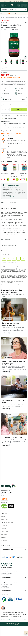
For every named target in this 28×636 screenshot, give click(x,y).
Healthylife (4, 513)
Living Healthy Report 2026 (7, 522)
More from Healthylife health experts (11, 196)
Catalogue (3, 528)
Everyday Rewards (5, 531)
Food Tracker (4, 525)
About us (3, 516)
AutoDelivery (8, 104)
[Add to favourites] (26, 22)
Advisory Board (4, 519)
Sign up (9, 135)
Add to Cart (19, 109)
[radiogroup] (14, 101)
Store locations (4, 594)
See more (5, 67)
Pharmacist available (6, 577)
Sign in (4, 135)
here (16, 284)
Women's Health (21, 17)
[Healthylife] (9, 5)
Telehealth (3, 537)
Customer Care (5, 545)
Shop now (22, 1)
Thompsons (4, 22)
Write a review (14, 29)
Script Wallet (4, 540)
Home (2, 17)
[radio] (14, 99)
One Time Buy (8, 99)
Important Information (7, 549)
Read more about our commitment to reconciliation (13, 619)
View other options (21, 115)
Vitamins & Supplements (11, 17)
